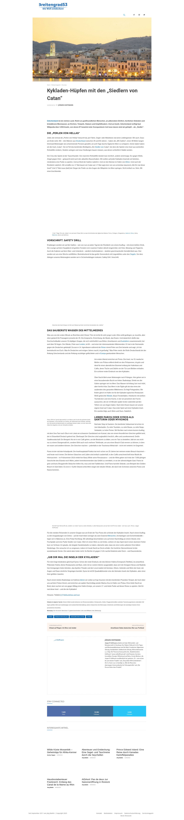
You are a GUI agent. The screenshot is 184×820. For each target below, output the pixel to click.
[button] (144, 15)
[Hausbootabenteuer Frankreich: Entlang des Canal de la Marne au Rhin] (62, 769)
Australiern (125, 341)
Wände (109, 396)
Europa (64, 85)
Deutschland (81, 141)
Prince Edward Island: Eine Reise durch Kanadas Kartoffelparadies (130, 752)
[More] (131, 110)
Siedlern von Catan (77, 617)
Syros (89, 617)
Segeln (133, 254)
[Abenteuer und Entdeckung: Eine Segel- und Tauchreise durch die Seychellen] (96, 739)
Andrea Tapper (51, 755)
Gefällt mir (63, 706)
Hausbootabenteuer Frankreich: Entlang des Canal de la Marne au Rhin (60, 782)
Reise (103, 347)
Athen (127, 162)
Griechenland (52, 121)
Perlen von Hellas (61, 617)
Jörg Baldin (85, 757)
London (82, 344)
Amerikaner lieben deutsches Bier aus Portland (127, 628)
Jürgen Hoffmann (65, 105)
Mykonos (54, 235)
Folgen (96, 706)
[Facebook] (134, 15)
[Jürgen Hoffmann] (76, 665)
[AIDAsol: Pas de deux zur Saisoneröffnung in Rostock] (96, 769)
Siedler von (99, 147)
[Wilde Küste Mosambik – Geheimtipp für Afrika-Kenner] (62, 739)
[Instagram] (139, 15)
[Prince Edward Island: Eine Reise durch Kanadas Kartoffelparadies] (131, 739)
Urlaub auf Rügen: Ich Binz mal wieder (62, 628)
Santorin (127, 233)
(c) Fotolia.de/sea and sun (70, 595)
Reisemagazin (56, 85)
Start (48, 85)
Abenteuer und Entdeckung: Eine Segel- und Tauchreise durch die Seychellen (96, 752)
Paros (132, 233)
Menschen (112, 536)
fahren (82, 580)
